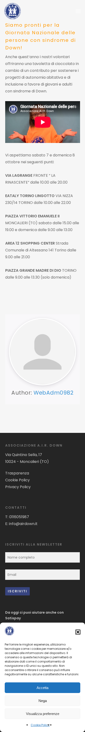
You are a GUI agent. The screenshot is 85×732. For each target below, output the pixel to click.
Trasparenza (17, 473)
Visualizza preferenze (42, 714)
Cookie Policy (40, 725)
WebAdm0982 (53, 392)
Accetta (42, 688)
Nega (42, 701)
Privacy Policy (18, 487)
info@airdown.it (23, 523)
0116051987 (19, 517)
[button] (78, 632)
